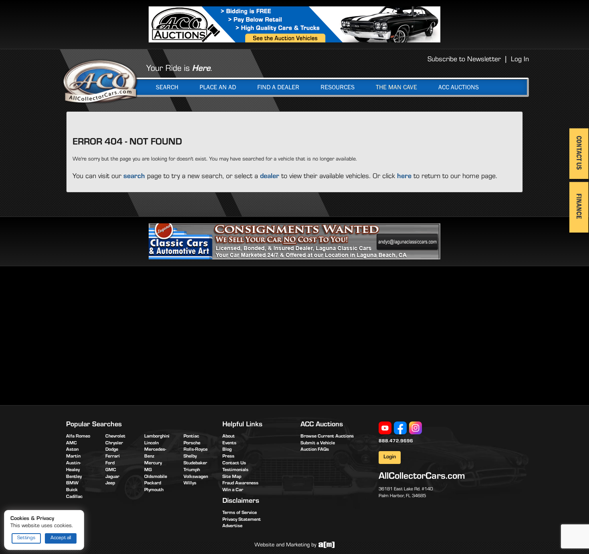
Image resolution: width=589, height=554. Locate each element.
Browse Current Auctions (327, 436)
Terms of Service (239, 513)
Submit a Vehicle (318, 443)
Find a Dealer (278, 87)
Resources (338, 87)
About (228, 436)
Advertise (232, 526)
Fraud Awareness (240, 483)
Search (167, 87)
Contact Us (234, 463)
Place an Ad (218, 87)
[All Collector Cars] (100, 81)
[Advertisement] (133, 334)
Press (228, 456)
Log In (520, 60)
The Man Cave (396, 87)
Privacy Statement (241, 520)
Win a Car (232, 490)
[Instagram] (415, 428)
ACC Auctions (458, 87)
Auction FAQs (315, 450)
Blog (227, 450)
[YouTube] (385, 428)
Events (229, 443)
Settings (26, 538)
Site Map (231, 477)
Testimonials (235, 470)
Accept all (60, 538)
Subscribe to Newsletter (464, 60)
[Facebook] (400, 428)
